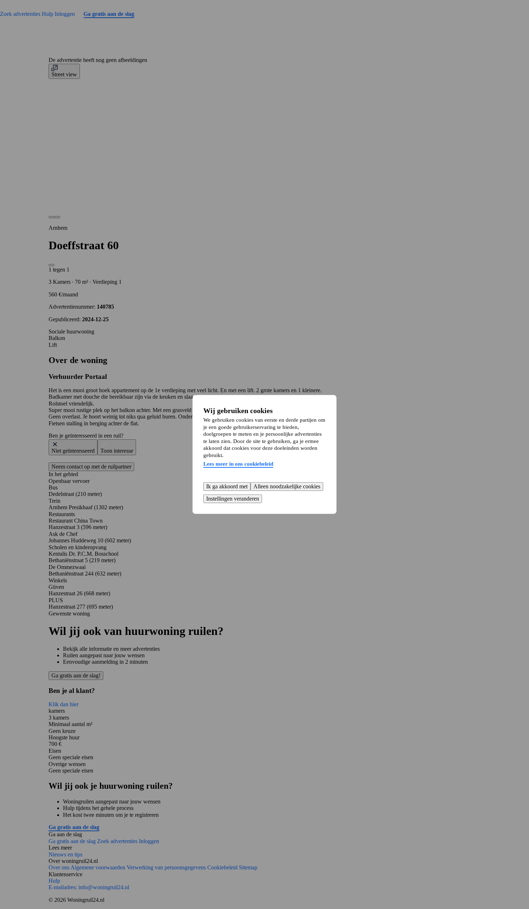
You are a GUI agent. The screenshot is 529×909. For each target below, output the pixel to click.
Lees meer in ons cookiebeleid (238, 464)
